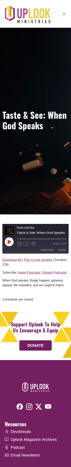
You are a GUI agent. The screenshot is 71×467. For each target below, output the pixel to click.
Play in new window (38, 260)
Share (62, 250)
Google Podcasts (54, 272)
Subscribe (47, 250)
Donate (35, 345)
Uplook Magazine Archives (34, 439)
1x (26, 243)
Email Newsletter (25, 455)
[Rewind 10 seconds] (19, 244)
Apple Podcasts (29, 272)
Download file (12, 260)
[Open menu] (64, 14)
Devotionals (21, 431)
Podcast (18, 447)
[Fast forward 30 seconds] (34, 244)
